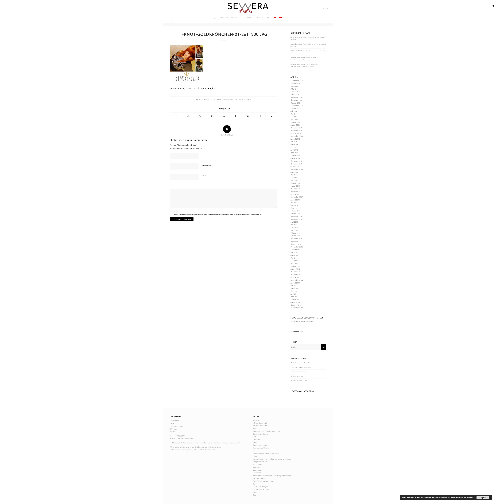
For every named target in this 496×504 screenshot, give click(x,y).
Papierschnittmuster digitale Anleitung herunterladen (272, 475)
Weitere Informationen (466, 498)
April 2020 (294, 116)
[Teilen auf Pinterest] (212, 116)
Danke (255, 442)
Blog (254, 495)
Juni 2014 (294, 288)
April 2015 (294, 260)
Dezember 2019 (296, 128)
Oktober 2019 (295, 133)
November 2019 (296, 130)
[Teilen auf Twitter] (188, 116)
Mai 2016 (293, 224)
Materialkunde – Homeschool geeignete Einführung (272, 459)
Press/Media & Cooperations (263, 481)
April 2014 (294, 294)
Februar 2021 (295, 91)
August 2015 (295, 249)
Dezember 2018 (296, 161)
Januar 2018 (295, 186)
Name (204, 155)
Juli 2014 (293, 285)
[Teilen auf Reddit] (259, 116)
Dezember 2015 (296, 238)
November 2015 (296, 241)
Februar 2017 (295, 211)
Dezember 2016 (296, 216)
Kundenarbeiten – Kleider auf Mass (266, 453)
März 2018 (294, 180)
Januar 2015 (295, 269)
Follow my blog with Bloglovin (301, 321)
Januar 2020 (295, 125)
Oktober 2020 (295, 103)
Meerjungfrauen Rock (261, 461)
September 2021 (296, 80)
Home (255, 492)
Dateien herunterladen (261, 445)
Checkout (256, 439)
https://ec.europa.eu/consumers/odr (226, 443)
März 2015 (294, 263)
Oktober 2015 (295, 244)
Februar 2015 (295, 266)
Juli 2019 (293, 141)
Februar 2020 (295, 122)
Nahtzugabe (257, 470)
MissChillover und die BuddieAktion (301, 363)
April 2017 (294, 205)
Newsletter (257, 472)
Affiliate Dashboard (260, 423)
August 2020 (295, 108)
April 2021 (294, 86)
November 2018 (296, 164)
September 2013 (296, 307)
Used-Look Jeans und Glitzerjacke (300, 367)
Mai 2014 (293, 291)
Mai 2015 (293, 258)
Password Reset (259, 478)
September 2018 (296, 169)
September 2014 (296, 280)
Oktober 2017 (295, 194)
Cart (254, 436)
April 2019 (294, 150)
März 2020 (294, 119)
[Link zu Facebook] (323, 8)
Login (255, 456)
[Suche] (284, 17)
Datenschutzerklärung (261, 448)
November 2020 (296, 100)
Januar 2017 (295, 213)
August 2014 (295, 283)
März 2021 (294, 89)
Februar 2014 (295, 299)
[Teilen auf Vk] (247, 116)
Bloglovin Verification (260, 434)
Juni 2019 (294, 144)
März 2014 (294, 296)
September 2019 (296, 136)
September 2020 (296, 105)
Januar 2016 (295, 235)
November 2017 (296, 191)
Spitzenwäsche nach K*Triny (298, 380)
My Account (257, 464)
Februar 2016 (295, 233)
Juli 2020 (293, 111)
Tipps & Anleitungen (260, 486)
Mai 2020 (293, 114)
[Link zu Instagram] (327, 8)
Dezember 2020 (296, 97)
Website (204, 175)
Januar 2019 (295, 158)
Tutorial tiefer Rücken (261, 489)
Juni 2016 (294, 222)
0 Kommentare (225, 100)
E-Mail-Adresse (207, 165)
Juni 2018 (294, 172)
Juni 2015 (294, 255)
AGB (254, 428)
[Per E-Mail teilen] (271, 116)
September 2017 (296, 197)
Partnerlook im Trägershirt (298, 372)
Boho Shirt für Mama (296, 376)
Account (256, 420)
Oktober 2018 (295, 166)
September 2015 (296, 247)
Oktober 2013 (295, 305)
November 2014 (296, 274)
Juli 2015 (293, 252)
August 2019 (295, 139)
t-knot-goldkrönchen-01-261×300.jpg (223, 35)
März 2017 (294, 208)
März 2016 (294, 230)
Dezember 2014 (296, 271)
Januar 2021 (295, 94)
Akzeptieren (483, 497)
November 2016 (296, 219)
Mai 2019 (293, 147)
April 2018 (294, 177)
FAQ (254, 450)
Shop (255, 484)
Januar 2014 (295, 302)
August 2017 (295, 200)
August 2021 (295, 83)
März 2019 (294, 152)
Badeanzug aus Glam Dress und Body (267, 431)
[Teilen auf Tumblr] (236, 116)
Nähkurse (256, 467)
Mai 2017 (293, 202)
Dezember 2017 (296, 188)
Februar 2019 (295, 155)
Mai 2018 (293, 175)
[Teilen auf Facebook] (176, 116)
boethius (246, 100)
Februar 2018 (295, 183)
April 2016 (294, 227)
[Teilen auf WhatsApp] (200, 116)
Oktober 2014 (295, 277)
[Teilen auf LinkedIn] (224, 116)
